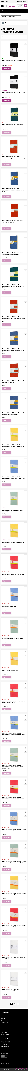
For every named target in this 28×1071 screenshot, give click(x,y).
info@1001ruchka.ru (5, 1041)
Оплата (2, 1015)
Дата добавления (6, 36)
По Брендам (5, 10)
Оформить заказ (5, 1032)
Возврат (3, 1020)
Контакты (3, 1024)
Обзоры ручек (4, 1022)
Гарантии (3, 1018)
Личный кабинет (5, 1034)
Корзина (3, 1030)
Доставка (3, 1016)
